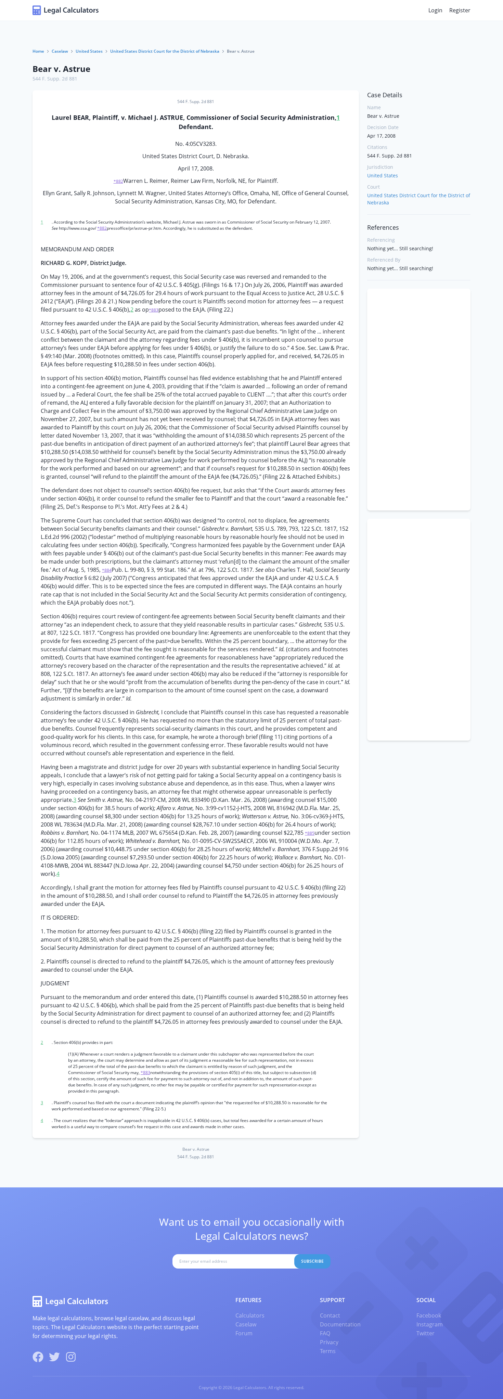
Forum (244, 1333)
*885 (309, 833)
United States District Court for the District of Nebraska (164, 51)
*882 (118, 181)
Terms (328, 1351)
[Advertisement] (418, 399)
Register (459, 10)
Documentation (340, 1324)
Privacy (329, 1342)
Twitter (425, 1333)
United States (89, 51)
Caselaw (60, 51)
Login (435, 10)
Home (38, 51)
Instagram (429, 1324)
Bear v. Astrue (61, 68)
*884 (107, 570)
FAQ (325, 1333)
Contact (330, 1315)
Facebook (428, 1315)
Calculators (250, 1315)
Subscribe (312, 1261)
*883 (153, 310)
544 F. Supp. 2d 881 (55, 78)
